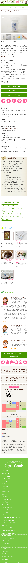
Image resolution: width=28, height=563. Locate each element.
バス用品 (15, 205)
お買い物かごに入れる (14, 86)
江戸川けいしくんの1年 (7, 540)
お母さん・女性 (6, 214)
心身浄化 (4, 211)
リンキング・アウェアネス (8, 538)
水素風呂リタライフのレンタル (9, 533)
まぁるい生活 (5, 509)
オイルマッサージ (6, 504)
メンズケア (16, 214)
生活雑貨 (4, 489)
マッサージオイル (6, 476)
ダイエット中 (13, 211)
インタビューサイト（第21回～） (9, 522)
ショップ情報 (5, 551)
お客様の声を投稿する (14, 356)
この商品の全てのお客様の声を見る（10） (14, 353)
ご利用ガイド (5, 546)
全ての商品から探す (5, 5)
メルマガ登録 (5, 512)
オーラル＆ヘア (5, 481)
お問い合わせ (5, 559)
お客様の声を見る (14, 90)
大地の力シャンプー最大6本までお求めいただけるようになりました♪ (12, 7)
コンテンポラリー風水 (7, 528)
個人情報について (6, 553)
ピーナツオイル (23, 128)
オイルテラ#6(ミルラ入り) (11, 128)
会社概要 (4, 548)
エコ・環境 (4, 496)
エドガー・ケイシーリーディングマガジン (12, 517)
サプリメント (5, 486)
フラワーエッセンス (6, 491)
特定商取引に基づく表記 (7, 556)
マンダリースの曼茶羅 (7, 535)
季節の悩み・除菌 (7, 216)
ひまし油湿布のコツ (6, 502)
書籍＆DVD (4, 494)
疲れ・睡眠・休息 (7, 219)
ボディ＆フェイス (7, 205)
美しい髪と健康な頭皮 (7, 507)
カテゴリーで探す (14, 5)
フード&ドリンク (6, 483)
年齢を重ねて (18, 216)
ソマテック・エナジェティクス (9, 530)
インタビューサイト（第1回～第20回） (11, 520)
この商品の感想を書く (14, 95)
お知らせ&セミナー (23, 5)
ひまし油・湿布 (5, 473)
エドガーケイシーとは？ (7, 515)
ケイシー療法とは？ (6, 499)
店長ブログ (4, 525)
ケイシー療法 (5, 208)
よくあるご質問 (5, 543)
